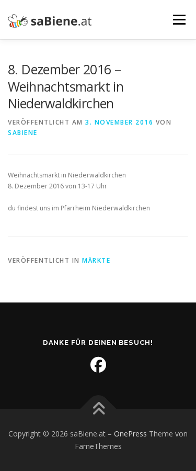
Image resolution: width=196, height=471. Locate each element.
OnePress (130, 434)
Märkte (96, 260)
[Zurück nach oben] (98, 409)
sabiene (23, 132)
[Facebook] (98, 365)
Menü (178, 19)
